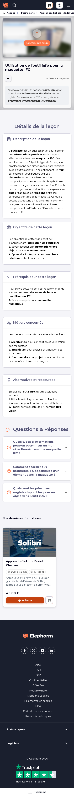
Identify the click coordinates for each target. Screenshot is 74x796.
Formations (28, 13)
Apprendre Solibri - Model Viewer (55, 13)
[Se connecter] (59, 5)
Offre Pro (38, 685)
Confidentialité (38, 680)
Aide (38, 664)
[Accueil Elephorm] (38, 635)
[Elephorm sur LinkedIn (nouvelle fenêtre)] (51, 650)
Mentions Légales (38, 695)
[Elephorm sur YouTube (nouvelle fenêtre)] (42, 650)
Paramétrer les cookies (38, 700)
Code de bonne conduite (38, 711)
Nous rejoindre (38, 690)
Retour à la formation (8, 78)
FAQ (38, 670)
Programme (39, 792)
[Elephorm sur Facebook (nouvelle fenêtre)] (24, 650)
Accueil (11, 13)
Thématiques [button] (16, 729)
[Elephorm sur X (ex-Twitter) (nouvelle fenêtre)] (33, 650)
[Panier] (49, 5)
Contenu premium (37, 43)
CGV (38, 675)
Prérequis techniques (38, 716)
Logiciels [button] (13, 743)
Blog (38, 706)
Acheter (27, 600)
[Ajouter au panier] (49, 600)
